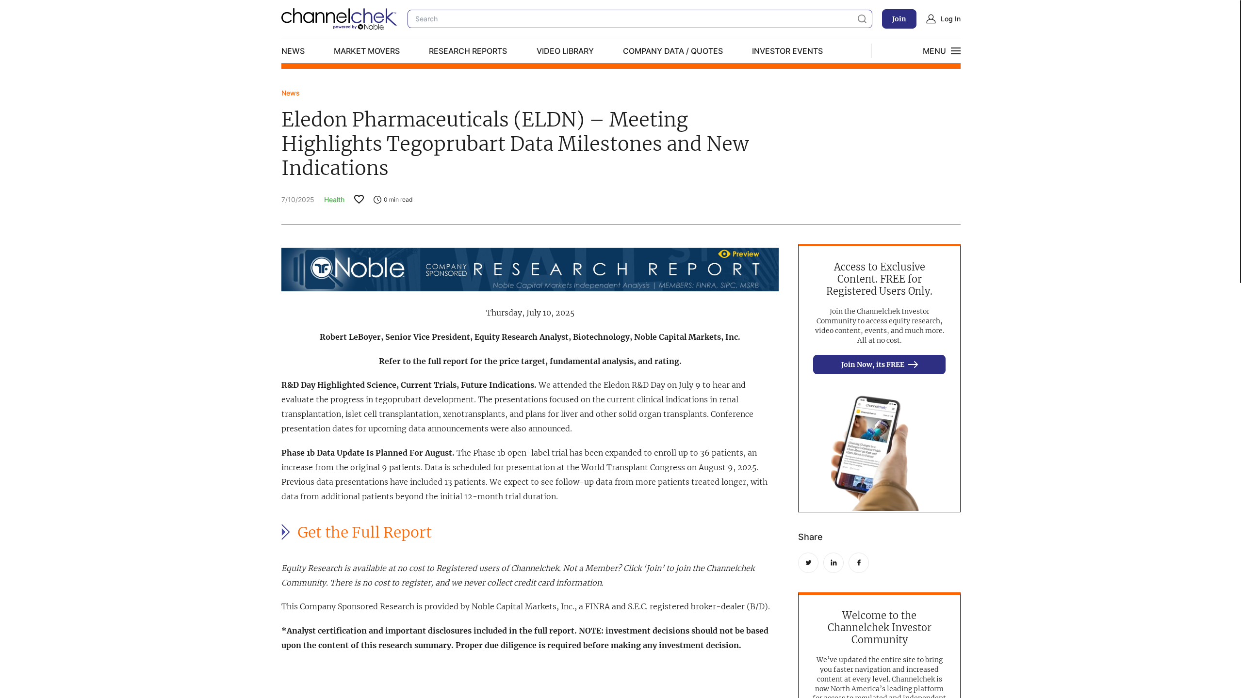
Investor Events (787, 51)
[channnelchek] (339, 19)
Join (899, 19)
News (293, 51)
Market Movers (367, 51)
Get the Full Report (364, 532)
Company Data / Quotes (673, 51)
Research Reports (468, 51)
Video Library (565, 51)
